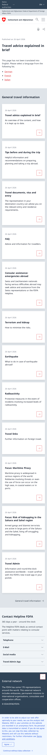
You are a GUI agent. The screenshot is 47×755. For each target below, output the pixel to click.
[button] (42, 677)
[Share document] (43, 29)
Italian (7, 79)
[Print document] (38, 29)
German (8, 71)
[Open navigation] (43, 19)
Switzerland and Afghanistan (20, 20)
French (8, 75)
